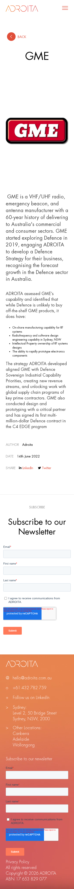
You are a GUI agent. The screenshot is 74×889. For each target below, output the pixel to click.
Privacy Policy (17, 862)
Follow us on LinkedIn (31, 698)
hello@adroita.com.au (32, 678)
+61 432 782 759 (29, 688)
